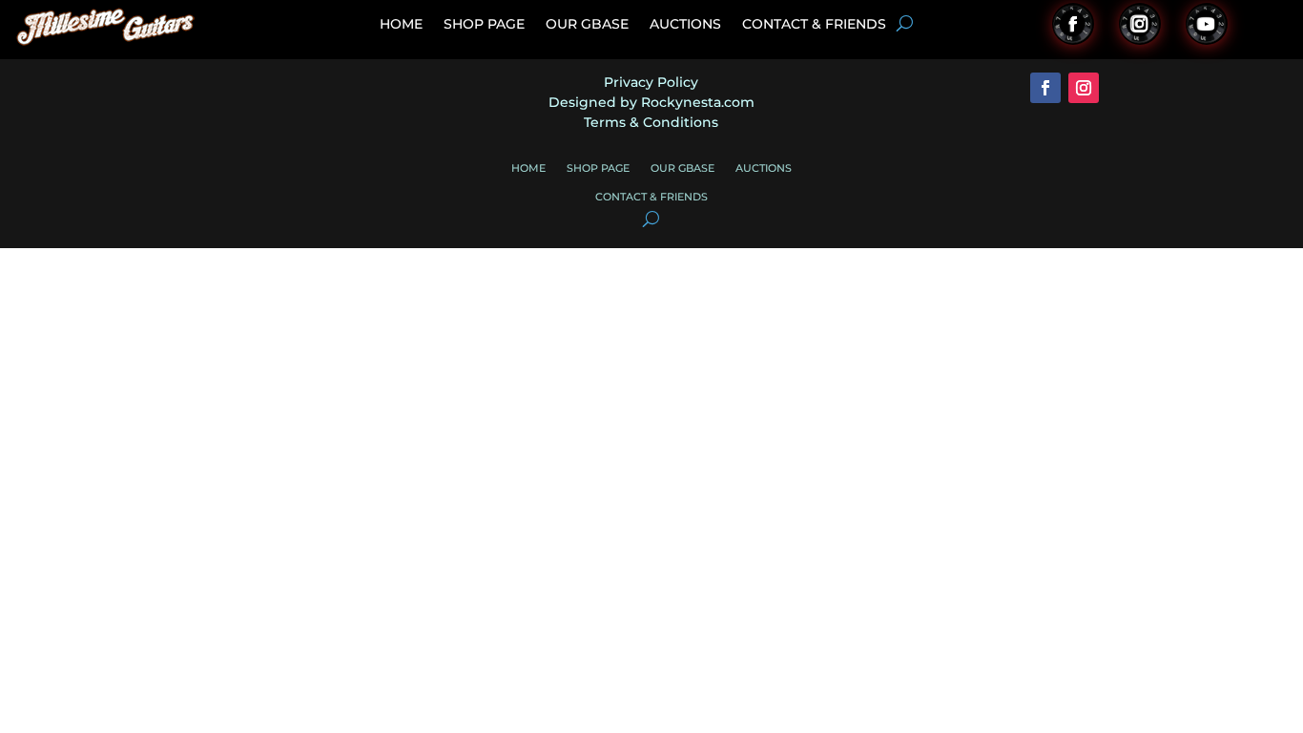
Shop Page (484, 24)
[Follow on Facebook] (1073, 24)
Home (401, 24)
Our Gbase (587, 24)
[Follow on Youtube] (1207, 24)
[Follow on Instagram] (1140, 24)
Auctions (685, 24)
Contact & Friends (814, 24)
